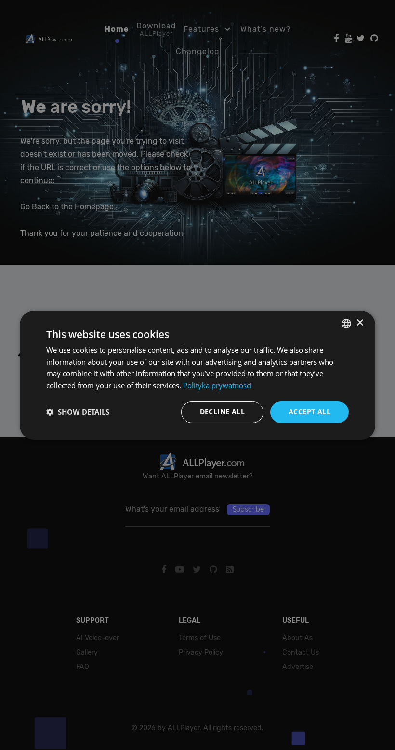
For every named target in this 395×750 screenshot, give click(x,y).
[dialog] (197, 375)
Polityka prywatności (217, 385)
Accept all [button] (309, 411)
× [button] (359, 323)
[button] (77, 412)
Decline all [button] (222, 411)
